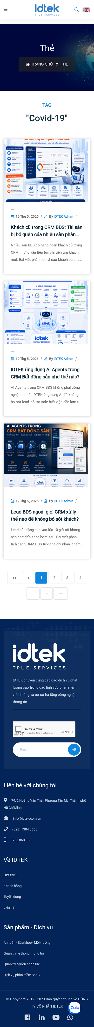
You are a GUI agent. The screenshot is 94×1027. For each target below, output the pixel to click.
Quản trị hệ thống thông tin (24, 953)
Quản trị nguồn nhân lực (22, 964)
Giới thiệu (11, 875)
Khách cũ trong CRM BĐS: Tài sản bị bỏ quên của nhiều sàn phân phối (46, 231)
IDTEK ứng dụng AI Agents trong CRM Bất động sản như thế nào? (45, 373)
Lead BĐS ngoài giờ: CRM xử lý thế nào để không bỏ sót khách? (45, 515)
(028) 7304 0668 (24, 829)
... (33, 593)
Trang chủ (42, 64)
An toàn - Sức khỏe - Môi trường (27, 942)
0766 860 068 (21, 840)
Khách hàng (13, 886)
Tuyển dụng (12, 897)
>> (60, 593)
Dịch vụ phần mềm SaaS (22, 975)
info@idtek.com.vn (26, 818)
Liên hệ (9, 907)
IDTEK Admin (63, 216)
